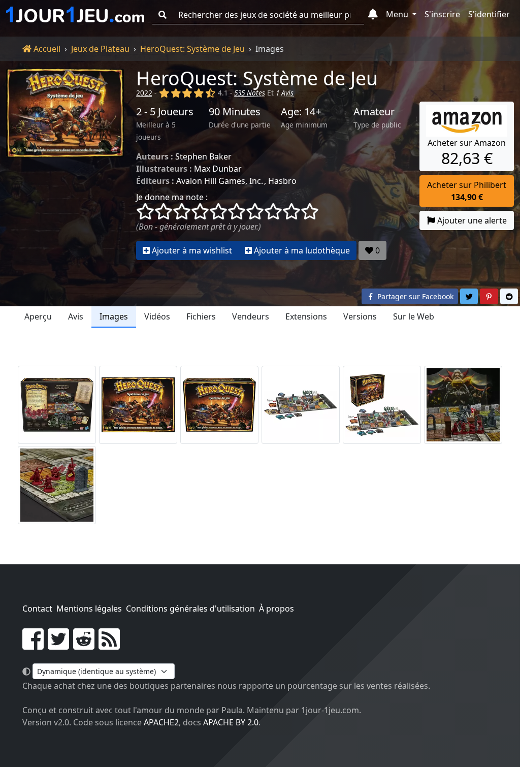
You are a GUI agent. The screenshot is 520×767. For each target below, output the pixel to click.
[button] (373, 14)
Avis (75, 316)
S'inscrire (442, 14)
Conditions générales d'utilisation (190, 608)
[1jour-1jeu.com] (75, 15)
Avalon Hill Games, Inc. (219, 180)
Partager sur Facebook (414, 296)
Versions (360, 316)
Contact (37, 608)
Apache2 (161, 722)
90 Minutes (235, 112)
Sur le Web (413, 316)
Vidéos (157, 316)
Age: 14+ (301, 112)
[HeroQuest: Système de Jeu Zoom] (463, 405)
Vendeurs (250, 316)
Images (114, 316)
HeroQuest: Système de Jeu (192, 48)
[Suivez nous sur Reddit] (83, 645)
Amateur (374, 112)
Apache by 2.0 (230, 722)
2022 (144, 93)
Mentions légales (89, 608)
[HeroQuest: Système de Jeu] (65, 164)
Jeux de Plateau (100, 48)
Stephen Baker (203, 156)
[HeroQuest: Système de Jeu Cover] (138, 405)
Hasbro (282, 180)
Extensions (306, 316)
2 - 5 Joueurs (164, 112)
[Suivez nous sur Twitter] (58, 645)
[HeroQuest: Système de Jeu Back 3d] (57, 405)
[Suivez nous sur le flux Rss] (109, 645)
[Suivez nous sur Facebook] (33, 645)
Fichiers (201, 316)
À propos (276, 608)
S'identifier (489, 14)
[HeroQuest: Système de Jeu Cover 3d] (219, 405)
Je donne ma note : (172, 197)
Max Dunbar (218, 168)
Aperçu (38, 316)
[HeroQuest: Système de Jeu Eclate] (300, 405)
